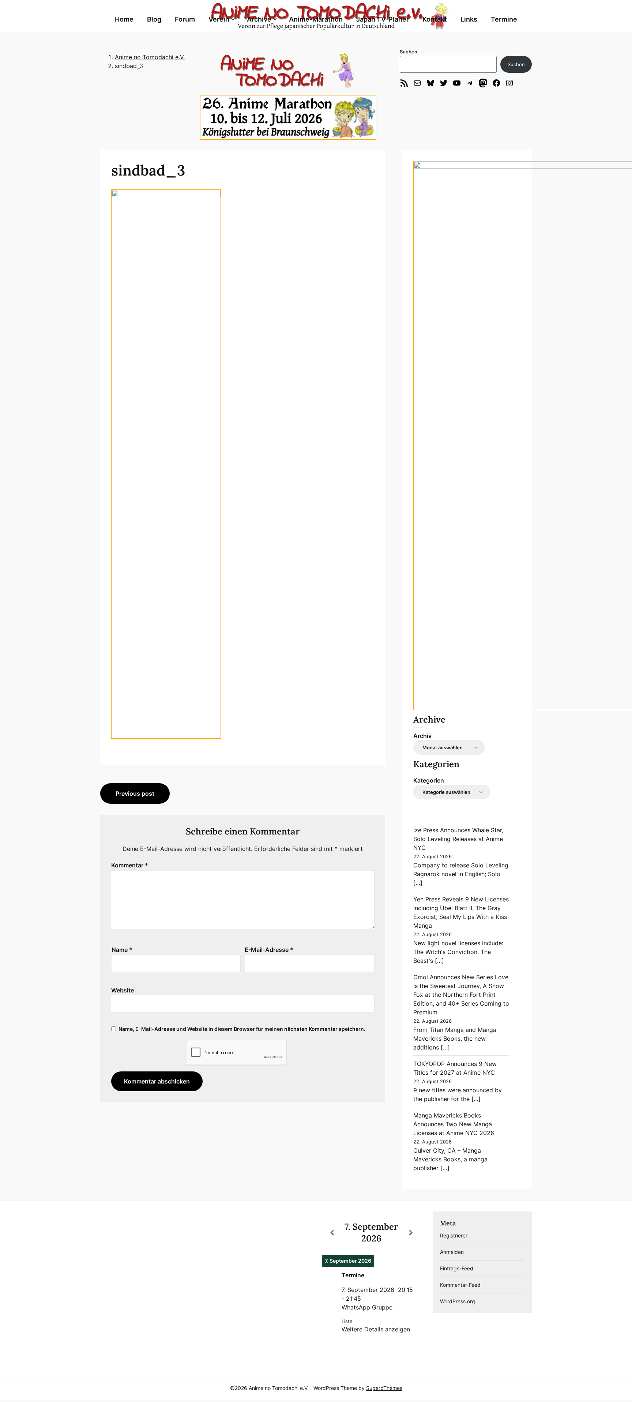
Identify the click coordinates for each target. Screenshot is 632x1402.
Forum (185, 19)
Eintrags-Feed (456, 1268)
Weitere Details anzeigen (376, 1329)
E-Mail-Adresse (269, 949)
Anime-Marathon (316, 19)
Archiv (422, 735)
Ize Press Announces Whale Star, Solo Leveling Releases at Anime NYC (458, 838)
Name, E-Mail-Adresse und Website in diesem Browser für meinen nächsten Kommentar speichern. (241, 1029)
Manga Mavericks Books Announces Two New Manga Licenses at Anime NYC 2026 (453, 1124)
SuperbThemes (384, 1388)
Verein (218, 19)
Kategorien (428, 780)
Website (122, 990)
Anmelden (452, 1252)
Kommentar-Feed (460, 1285)
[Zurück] (332, 1232)
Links (468, 19)
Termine (504, 19)
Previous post (135, 793)
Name (122, 949)
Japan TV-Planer (382, 19)
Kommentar (129, 865)
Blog (154, 19)
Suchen (408, 51)
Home (124, 19)
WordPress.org (457, 1301)
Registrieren (454, 1235)
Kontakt (434, 19)
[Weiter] (411, 1232)
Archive (259, 19)
